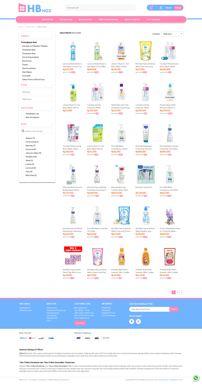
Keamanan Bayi (28, 49)
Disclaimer (106, 310)
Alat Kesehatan (29, 68)
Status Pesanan (53, 313)
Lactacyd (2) (31, 168)
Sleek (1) (29, 160)
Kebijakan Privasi (108, 313)
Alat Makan (27, 72)
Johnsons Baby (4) (33, 153)
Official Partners (25, 310)
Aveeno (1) (30, 138)
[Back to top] (195, 366)
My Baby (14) (31, 156)
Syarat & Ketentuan (162, 380)
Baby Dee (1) (31, 175)
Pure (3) (29, 171)
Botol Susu (27, 61)
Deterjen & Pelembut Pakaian (35, 46)
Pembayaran (52, 308)
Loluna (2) (30, 164)
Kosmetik (26, 75)
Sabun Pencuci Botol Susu (33, 79)
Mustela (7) (30, 145)
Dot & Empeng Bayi (30, 57)
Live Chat (80, 323)
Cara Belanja (52, 315)
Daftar (178, 7)
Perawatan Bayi (29, 53)
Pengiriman (106, 308)
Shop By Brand (132, 19)
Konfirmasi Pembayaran (56, 310)
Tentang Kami (24, 308)
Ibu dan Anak (30, 27)
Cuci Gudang (153, 19)
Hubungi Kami (52, 318)
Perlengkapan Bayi (29, 42)
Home (21, 27)
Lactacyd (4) (31, 149)
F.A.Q (49, 320)
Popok (25, 64)
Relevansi (167, 34)
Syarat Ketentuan (109, 315)
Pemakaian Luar (32, 113)
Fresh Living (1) (32, 142)
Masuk (168, 7)
